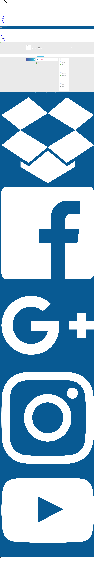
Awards (4, 34)
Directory (4, 37)
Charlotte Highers (64, 78)
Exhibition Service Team (40, 48)
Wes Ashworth (64, 75)
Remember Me (2, 561)
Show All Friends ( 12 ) (63, 89)
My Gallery (40, 59)
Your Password (8, 560)
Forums (4, 38)
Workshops (4, 39)
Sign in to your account (29, 60)
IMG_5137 (41, 63)
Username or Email (9, 559)
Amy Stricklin (63, 72)
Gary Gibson (63, 83)
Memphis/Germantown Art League (36, 92)
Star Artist (36, 48)
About (3, 36)
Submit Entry (3, 32)
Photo (43, 59)
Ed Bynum (63, 61)
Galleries (3, 35)
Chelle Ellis (63, 86)
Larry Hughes (63, 67)
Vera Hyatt (63, 64)
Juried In (4, 33)
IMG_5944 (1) (38, 63)
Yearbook (4, 40)
